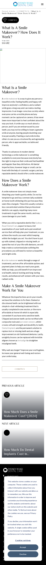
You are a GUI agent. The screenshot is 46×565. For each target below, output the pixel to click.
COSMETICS (23, 11)
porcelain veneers (27, 321)
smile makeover (11, 98)
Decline (23, 554)
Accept (23, 547)
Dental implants (9, 328)
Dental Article (8, 11)
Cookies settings (23, 540)
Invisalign (22, 340)
